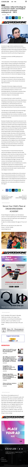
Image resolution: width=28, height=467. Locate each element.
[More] (22, 17)
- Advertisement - (5, 202)
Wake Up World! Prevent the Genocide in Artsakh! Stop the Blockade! (9, 350)
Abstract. (13, 453)
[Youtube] (22, 449)
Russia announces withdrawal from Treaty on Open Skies (21, 198)
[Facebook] (7, 17)
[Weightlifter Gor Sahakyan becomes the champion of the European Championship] (20, 368)
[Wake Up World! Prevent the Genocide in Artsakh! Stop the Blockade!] (20, 351)
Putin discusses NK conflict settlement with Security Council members (7, 198)
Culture (3, 5)
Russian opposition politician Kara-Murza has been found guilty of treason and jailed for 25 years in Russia (10, 376)
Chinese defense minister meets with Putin (10, 384)
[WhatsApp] (19, 17)
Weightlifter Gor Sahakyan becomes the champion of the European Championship (9, 367)
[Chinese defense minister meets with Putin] (20, 385)
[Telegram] (10, 17)
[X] (13, 17)
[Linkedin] (16, 17)
